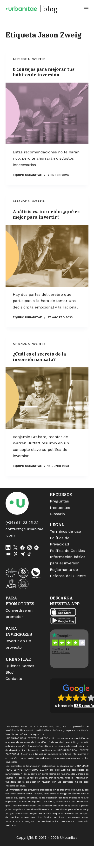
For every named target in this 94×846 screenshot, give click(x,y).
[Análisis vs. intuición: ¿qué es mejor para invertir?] (47, 256)
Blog (9, 672)
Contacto (14, 678)
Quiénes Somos (20, 666)
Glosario (57, 514)
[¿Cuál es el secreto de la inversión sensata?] (47, 398)
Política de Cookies (67, 550)
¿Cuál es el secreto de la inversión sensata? (39, 356)
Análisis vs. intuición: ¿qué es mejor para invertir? (46, 214)
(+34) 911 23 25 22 (22, 522)
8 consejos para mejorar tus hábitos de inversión (43, 72)
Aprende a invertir (29, 59)
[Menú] (86, 8)
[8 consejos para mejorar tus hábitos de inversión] (47, 113)
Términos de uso (65, 531)
